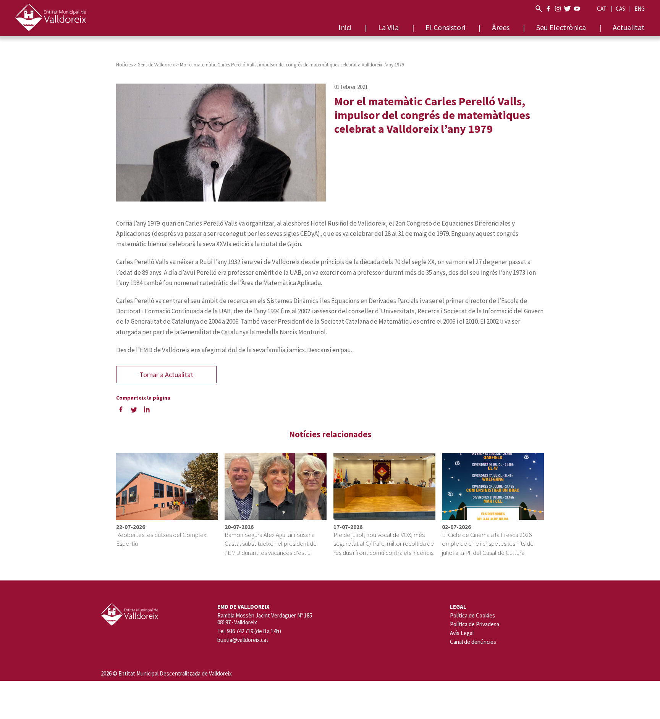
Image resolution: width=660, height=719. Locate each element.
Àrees (501, 27)
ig (558, 8)
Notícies (124, 64)
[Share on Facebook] (120, 409)
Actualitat (629, 27)
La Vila (388, 27)
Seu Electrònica (561, 27)
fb (548, 8)
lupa (539, 8)
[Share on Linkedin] (146, 409)
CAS (620, 8)
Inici (344, 27)
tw (567, 8)
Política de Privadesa (474, 624)
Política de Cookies (472, 615)
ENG (639, 8)
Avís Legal (462, 633)
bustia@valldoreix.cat (243, 640)
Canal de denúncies (473, 641)
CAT (602, 8)
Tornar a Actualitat (166, 374)
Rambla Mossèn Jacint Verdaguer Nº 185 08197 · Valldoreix (264, 619)
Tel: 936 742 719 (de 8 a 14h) (249, 631)
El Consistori (445, 27)
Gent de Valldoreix (156, 64)
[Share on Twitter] (133, 409)
